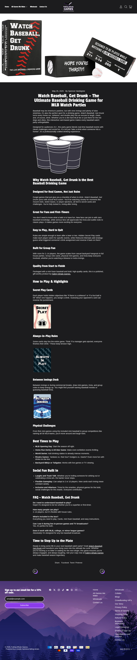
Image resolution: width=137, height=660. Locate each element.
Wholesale (33, 7)
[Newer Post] (102, 571)
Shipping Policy (121, 614)
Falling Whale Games (94, 553)
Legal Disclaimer (122, 627)
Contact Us (43, 7)
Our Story (119, 604)
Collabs (118, 593)
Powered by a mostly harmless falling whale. (22, 649)
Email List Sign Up (123, 631)
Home (7, 7)
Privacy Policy (121, 607)
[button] (125, 7)
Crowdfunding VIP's (123, 600)
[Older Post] (35, 571)
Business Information (120, 622)
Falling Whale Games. (61, 274)
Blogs (117, 597)
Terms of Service (122, 611)
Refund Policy (121, 618)
